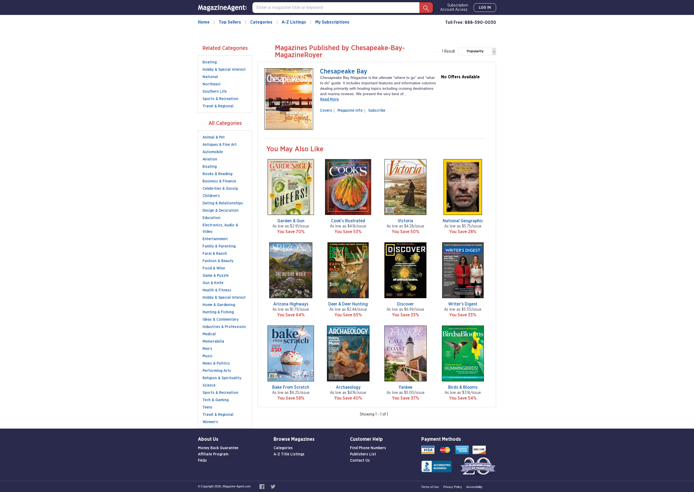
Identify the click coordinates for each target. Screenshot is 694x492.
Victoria (405, 221)
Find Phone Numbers (368, 448)
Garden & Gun (290, 221)
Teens (208, 407)
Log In (485, 7)
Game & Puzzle (216, 276)
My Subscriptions (332, 22)
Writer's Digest (462, 304)
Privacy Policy (452, 486)
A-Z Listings (294, 22)
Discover (405, 304)
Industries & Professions (224, 327)
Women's (210, 422)
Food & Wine (214, 268)
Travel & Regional (218, 106)
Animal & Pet (214, 137)
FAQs (202, 460)
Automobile (213, 152)
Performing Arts (217, 371)
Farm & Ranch (215, 254)
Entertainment (215, 239)
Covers (327, 110)
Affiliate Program (213, 454)
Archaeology (348, 387)
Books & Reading (217, 174)
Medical (209, 334)
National (210, 77)
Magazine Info (349, 110)
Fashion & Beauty (218, 261)
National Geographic (463, 221)
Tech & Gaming (216, 400)
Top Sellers (230, 22)
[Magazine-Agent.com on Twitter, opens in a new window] (273, 486)
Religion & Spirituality (222, 378)
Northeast (212, 84)
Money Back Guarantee (218, 448)
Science (209, 385)
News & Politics (216, 363)
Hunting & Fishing (218, 312)
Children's (211, 196)
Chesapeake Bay (343, 71)
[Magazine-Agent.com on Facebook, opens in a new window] (262, 486)
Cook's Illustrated (348, 221)
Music (208, 356)
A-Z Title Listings (289, 454)
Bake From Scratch (290, 387)
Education (211, 218)
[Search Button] (426, 7)
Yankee (405, 387)
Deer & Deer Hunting (348, 304)
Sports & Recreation (220, 99)
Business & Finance (219, 181)
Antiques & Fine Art (220, 145)
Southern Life (215, 92)
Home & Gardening (219, 305)
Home (204, 22)
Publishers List (363, 454)
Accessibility (474, 486)
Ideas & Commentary (221, 319)
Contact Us (360, 460)
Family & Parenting (219, 246)
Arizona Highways (290, 304)
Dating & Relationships (223, 203)
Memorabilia (213, 341)
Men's (207, 349)
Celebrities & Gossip (220, 189)
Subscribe (376, 110)
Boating (210, 62)
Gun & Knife (213, 283)
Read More (329, 99)
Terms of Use (430, 486)
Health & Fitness (217, 290)
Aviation (210, 159)
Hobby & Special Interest (224, 70)
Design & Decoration (221, 211)
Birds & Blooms (462, 387)
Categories (261, 22)
